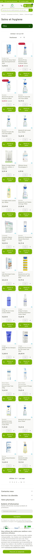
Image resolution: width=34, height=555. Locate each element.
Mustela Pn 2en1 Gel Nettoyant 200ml (7, 97)
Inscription (17, 517)
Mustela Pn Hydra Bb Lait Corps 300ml (24, 97)
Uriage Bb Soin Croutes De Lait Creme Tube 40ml (24, 349)
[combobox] (15, 10)
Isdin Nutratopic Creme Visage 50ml (8, 275)
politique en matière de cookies (15, 547)
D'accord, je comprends (17, 552)
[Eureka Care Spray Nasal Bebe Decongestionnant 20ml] (8, 49)
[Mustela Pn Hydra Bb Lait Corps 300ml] (25, 86)
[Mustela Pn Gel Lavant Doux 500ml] (25, 121)
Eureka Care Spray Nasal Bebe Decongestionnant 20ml (8, 61)
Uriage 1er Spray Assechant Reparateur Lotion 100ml (24, 312)
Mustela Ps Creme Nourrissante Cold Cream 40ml (7, 422)
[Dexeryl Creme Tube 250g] (8, 374)
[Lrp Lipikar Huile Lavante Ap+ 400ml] (8, 191)
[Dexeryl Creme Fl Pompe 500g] (25, 374)
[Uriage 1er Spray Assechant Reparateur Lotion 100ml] (25, 300)
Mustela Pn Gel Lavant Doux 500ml (24, 131)
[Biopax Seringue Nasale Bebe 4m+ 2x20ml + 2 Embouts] (8, 156)
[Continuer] (24, 482)
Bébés (21, 14)
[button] (17, 26)
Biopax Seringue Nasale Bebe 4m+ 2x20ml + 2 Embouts (8, 167)
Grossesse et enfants (12, 14)
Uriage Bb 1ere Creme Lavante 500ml (8, 311)
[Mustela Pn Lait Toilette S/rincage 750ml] (25, 191)
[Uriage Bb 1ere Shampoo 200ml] (8, 337)
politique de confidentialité (24, 521)
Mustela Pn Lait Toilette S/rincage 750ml (24, 203)
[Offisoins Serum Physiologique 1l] (25, 156)
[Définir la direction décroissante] (24, 37)
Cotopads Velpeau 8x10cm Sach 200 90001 (7, 238)
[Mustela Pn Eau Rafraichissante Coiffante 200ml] (25, 49)
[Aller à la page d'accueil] (12, 5)
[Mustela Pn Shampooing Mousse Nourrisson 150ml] (25, 226)
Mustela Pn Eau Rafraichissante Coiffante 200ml (22, 61)
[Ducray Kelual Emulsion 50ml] (8, 447)
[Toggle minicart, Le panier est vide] (25, 5)
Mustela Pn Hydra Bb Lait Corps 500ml (8, 132)
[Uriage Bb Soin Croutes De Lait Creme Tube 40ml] (25, 337)
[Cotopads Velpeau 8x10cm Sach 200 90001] (8, 226)
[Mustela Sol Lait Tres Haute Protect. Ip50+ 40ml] (25, 263)
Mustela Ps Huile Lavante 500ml (22, 458)
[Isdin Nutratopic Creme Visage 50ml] (8, 263)
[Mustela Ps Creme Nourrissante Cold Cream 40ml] (8, 410)
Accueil (3, 14)
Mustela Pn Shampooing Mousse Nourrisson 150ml (25, 238)
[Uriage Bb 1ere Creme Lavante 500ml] (8, 300)
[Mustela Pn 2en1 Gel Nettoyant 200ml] (8, 86)
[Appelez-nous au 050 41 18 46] (21, 5)
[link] (10, 482)
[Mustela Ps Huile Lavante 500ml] (25, 447)
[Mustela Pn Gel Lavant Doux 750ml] (25, 410)
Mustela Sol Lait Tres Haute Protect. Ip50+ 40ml (24, 275)
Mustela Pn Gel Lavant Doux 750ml (24, 420)
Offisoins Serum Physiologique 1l (22, 166)
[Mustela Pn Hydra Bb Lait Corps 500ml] (8, 121)
